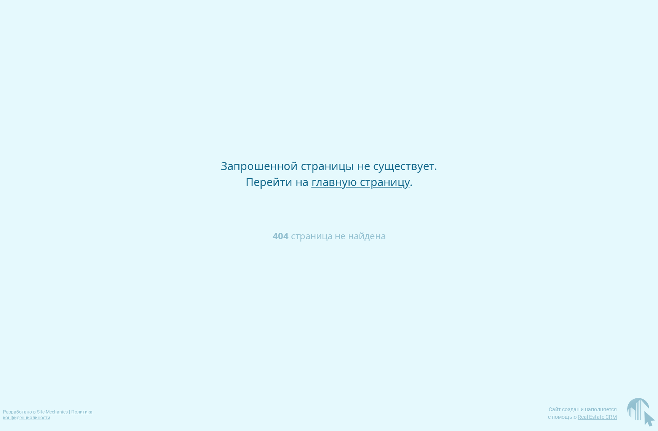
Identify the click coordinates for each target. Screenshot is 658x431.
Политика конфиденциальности (48, 414)
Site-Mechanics (52, 412)
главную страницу (360, 181)
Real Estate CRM (597, 417)
